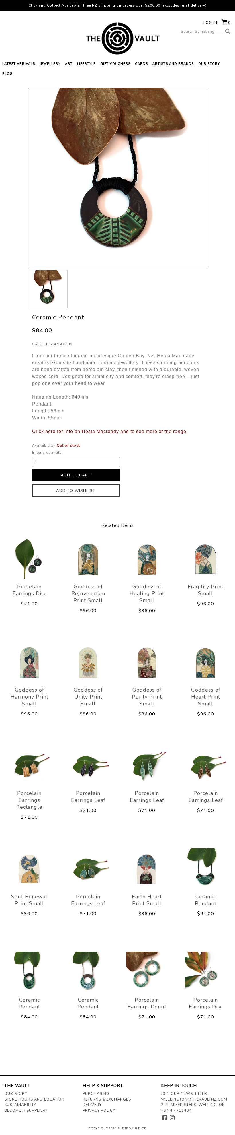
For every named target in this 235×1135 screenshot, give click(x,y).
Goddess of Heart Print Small (205, 696)
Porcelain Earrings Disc (29, 590)
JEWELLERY (50, 64)
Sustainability (20, 1104)
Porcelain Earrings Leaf (88, 797)
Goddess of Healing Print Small (147, 593)
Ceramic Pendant (205, 900)
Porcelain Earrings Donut (147, 1003)
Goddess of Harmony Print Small (29, 696)
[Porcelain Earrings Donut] (147, 972)
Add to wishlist (75, 490)
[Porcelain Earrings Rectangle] (29, 766)
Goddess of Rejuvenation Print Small (88, 593)
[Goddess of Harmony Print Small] (29, 662)
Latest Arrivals (18, 64)
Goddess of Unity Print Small (88, 696)
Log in (210, 22)
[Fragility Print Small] (205, 559)
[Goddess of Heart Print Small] (205, 662)
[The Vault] (117, 38)
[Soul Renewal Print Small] (29, 869)
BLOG (7, 74)
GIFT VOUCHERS (115, 64)
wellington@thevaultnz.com (194, 1099)
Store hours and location (34, 1099)
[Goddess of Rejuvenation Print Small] (88, 559)
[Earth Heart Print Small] (147, 869)
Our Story (15, 1093)
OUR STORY (209, 64)
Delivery (92, 1104)
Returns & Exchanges (107, 1099)
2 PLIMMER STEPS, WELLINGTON (193, 1104)
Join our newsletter (184, 1093)
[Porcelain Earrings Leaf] (88, 766)
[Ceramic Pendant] (47, 289)
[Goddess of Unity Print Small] (88, 662)
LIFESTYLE (86, 64)
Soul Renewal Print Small (29, 900)
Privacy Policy (99, 1110)
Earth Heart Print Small (147, 900)
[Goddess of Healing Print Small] (147, 559)
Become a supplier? (25, 1110)
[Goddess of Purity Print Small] (147, 662)
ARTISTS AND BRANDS (173, 64)
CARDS (141, 64)
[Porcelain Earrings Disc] (29, 559)
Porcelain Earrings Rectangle (29, 800)
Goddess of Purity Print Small (147, 696)
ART (69, 64)
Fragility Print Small (206, 590)
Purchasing (96, 1093)
